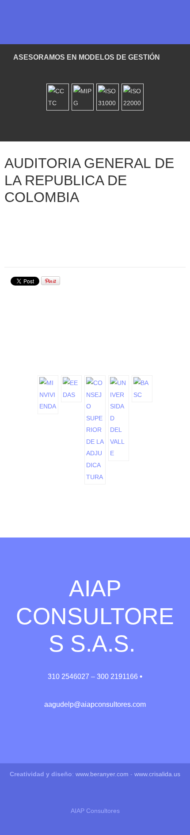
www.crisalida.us (157, 774)
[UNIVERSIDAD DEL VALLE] (118, 418)
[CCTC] (57, 97)
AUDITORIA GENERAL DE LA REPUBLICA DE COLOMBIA (89, 180)
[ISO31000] (107, 97)
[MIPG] (82, 97)
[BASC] (142, 388)
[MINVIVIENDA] (48, 394)
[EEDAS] (71, 388)
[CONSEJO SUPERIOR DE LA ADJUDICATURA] (94, 429)
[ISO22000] (132, 97)
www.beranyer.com (102, 774)
